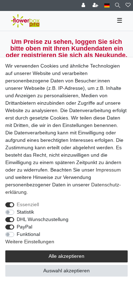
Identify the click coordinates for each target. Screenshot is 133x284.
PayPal (24, 227)
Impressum (108, 170)
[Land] (107, 5)
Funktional (28, 234)
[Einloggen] (84, 5)
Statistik (25, 212)
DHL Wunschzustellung (42, 219)
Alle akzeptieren (66, 256)
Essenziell (28, 204)
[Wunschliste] (128, 5)
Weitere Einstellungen (29, 241)
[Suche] (117, 5)
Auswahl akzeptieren (66, 270)
